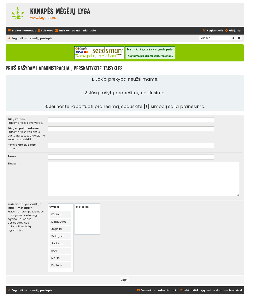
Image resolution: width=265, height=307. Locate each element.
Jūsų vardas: (16, 119)
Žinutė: (12, 163)
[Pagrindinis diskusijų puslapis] (17, 15)
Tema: (12, 156)
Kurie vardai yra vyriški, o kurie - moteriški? (24, 206)
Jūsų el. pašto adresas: (24, 128)
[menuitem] (45, 31)
